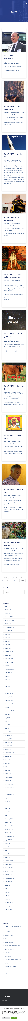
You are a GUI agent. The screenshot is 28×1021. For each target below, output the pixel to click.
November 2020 (9, 787)
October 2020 (8, 791)
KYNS (6, 963)
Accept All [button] (14, 1017)
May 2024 (7, 641)
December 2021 (9, 742)
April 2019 (7, 854)
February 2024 (9, 651)
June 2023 (7, 679)
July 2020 (7, 801)
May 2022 (7, 725)
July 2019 (7, 843)
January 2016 (8, 909)
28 (21, 577)
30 (7, 580)
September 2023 (9, 669)
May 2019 (7, 850)
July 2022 (7, 718)
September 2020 (9, 794)
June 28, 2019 (7, 160)
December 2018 (9, 867)
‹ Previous (4, 577)
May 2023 (7, 683)
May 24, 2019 (7, 441)
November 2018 (9, 871)
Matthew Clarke (15, 62)
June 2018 (7, 888)
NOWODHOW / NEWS (11, 966)
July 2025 (7, 613)
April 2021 (7, 770)
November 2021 (9, 746)
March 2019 (8, 857)
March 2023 (8, 690)
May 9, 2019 (6, 548)
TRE (6, 973)
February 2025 (9, 617)
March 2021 (8, 773)
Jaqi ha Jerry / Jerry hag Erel (12, 945)
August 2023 (8, 672)
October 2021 (8, 749)
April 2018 (7, 895)
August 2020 (8, 798)
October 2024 (8, 624)
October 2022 (8, 707)
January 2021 (8, 780)
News (8, 63)
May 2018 (7, 892)
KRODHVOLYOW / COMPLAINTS (13, 959)
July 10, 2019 (7, 62)
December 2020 (9, 784)
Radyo (12, 63)
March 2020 (8, 815)
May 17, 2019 (7, 495)
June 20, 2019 (7, 223)
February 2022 (9, 735)
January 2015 (8, 913)
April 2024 (7, 644)
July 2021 (7, 759)
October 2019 (8, 833)
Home (6, 938)
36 (17, 580)
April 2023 (7, 686)
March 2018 (8, 899)
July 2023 (7, 676)
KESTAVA (7, 952)
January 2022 (8, 739)
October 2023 (8, 665)
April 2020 (7, 812)
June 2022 (7, 721)
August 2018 (8, 881)
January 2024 (8, 655)
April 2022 (7, 728)
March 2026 (8, 606)
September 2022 (9, 711)
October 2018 (8, 874)
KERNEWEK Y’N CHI (10, 949)
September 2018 (9, 878)
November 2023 (9, 662)
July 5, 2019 (6, 112)
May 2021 (7, 766)
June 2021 (7, 763)
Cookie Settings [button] (6, 1017)
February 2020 (9, 819)
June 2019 (7, 847)
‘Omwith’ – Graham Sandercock (13, 926)
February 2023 (9, 693)
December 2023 (9, 658)
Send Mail (4, 1000)
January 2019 (8, 864)
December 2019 (9, 826)
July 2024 (7, 634)
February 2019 (9, 860)
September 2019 (9, 836)
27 (17, 577)
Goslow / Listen (9, 935)
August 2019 (8, 840)
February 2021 (9, 777)
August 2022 (8, 714)
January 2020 (8, 822)
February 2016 (9, 906)
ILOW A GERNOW (9, 942)
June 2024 (7, 637)
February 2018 (9, 902)
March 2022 (8, 732)
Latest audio (7, 161)
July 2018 (7, 885)
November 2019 (9, 829)
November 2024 (9, 620)
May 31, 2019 (7, 392)
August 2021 (8, 756)
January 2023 (8, 697)
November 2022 (9, 704)
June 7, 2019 (7, 340)
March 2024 (8, 648)
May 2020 (7, 808)
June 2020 (7, 805)
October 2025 (8, 610)
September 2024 (9, 627)
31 (11, 580)
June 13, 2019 (7, 280)
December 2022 (9, 700)
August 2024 (8, 631)
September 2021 (9, 752)
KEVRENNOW (8, 956)
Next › (22, 580)
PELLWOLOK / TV (9, 970)
